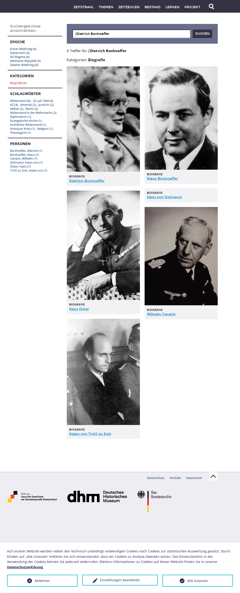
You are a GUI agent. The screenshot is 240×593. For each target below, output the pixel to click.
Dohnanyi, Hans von (26, 162)
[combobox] (131, 34)
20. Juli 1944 (43, 101)
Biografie (18, 83)
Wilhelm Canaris (161, 314)
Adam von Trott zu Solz (90, 434)
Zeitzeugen (129, 7)
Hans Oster (79, 309)
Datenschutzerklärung (25, 567)
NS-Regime (20, 57)
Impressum (194, 478)
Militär (16, 109)
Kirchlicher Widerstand (28, 124)
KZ (14, 105)
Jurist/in (45, 105)
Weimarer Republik (25, 61)
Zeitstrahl (84, 7)
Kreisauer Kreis (22, 128)
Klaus (162, 178)
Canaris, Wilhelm (23, 158)
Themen (106, 7)
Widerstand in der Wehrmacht (33, 113)
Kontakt (175, 478)
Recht (32, 109)
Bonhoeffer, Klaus (24, 155)
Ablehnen (42, 580)
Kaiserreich (20, 53)
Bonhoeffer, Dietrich (26, 151)
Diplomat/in (20, 117)
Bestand (153, 7)
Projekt (192, 7)
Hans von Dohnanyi (164, 197)
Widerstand (20, 101)
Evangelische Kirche (25, 121)
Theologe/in (20, 132)
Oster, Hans (20, 166)
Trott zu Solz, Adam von (28, 170)
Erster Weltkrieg (23, 49)
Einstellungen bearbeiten (120, 580)
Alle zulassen (197, 580)
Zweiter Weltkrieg (24, 65)
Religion (44, 128)
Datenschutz (156, 478)
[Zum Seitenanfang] (213, 476)
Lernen (172, 7)
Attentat (28, 105)
